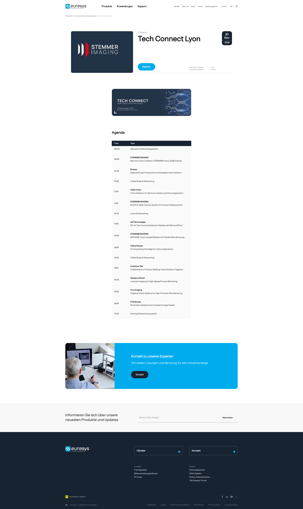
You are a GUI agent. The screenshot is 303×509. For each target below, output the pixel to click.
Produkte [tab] (107, 6)
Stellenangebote (211, 6)
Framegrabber (140, 470)
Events (200, 6)
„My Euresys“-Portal (198, 480)
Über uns (185, 6)
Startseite (69, 16)
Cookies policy (231, 505)
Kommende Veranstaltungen (85, 16)
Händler (177, 6)
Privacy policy (214, 505)
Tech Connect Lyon (105, 16)
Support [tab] (142, 6)
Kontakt (224, 6)
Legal (163, 505)
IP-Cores (138, 477)
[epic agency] (66, 505)
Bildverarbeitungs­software (146, 473)
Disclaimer (198, 505)
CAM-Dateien (195, 473)
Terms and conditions (179, 505)
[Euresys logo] (77, 449)
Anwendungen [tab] (125, 6)
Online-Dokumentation (199, 477)
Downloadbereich (197, 470)
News (193, 6)
